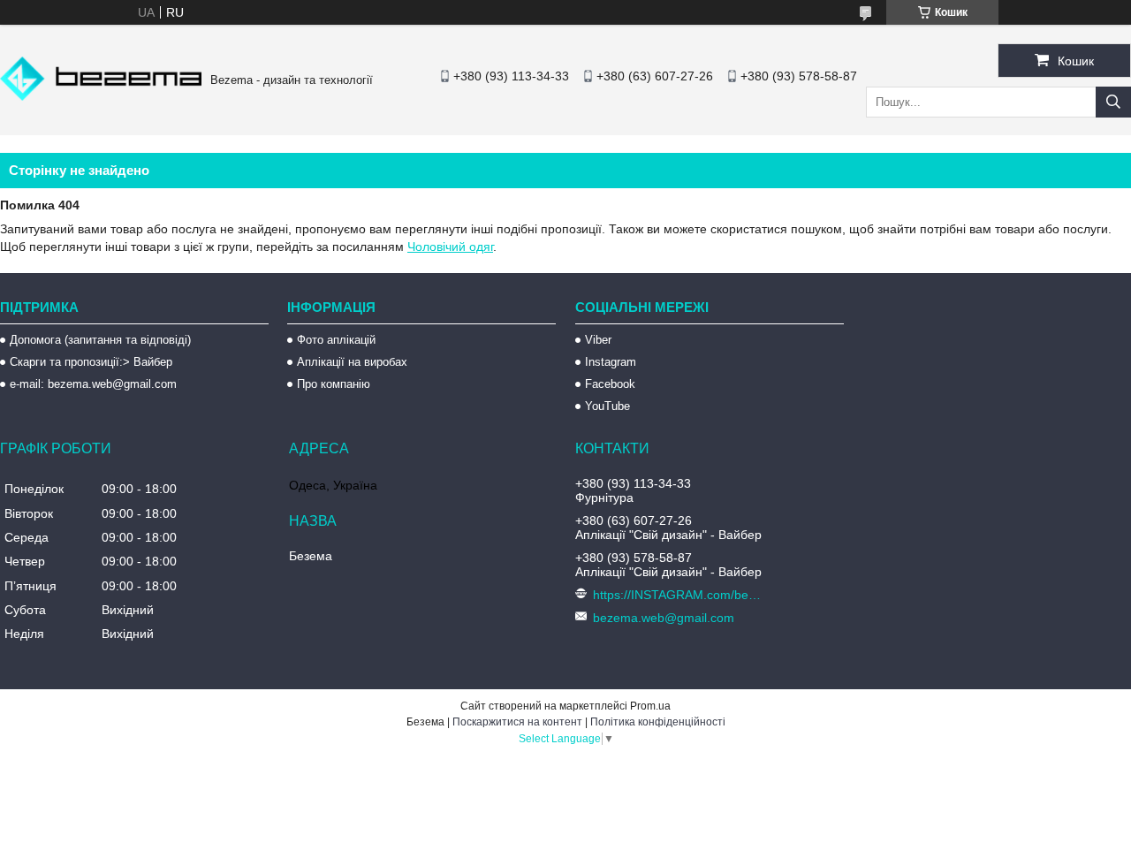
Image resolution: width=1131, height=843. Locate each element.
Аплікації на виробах (352, 361)
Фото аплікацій (336, 339)
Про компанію (333, 384)
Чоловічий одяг (450, 246)
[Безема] (100, 96)
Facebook (610, 384)
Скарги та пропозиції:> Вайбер (91, 361)
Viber (598, 339)
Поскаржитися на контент (517, 722)
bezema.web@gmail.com (663, 618)
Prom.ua (650, 706)
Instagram (610, 361)
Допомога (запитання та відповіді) (100, 339)
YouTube (607, 406)
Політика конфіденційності (657, 722)
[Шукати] (1113, 102)
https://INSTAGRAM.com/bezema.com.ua (679, 595)
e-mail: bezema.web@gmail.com (93, 384)
